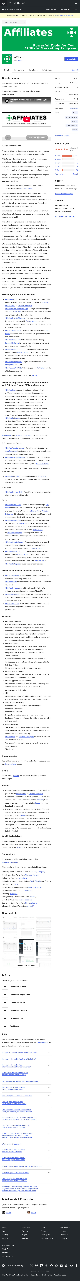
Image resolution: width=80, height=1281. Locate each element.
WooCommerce (15, 312)
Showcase (26, 1227)
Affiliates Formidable (13, 340)
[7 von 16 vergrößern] (32, 931)
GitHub (34, 376)
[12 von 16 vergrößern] (49, 932)
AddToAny (42, 476)
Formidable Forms (12, 343)
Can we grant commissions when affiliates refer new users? (14, 1103)
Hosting (5, 1235)
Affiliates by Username (13, 588)
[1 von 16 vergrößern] (15, 920)
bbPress (6, 1253)
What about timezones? (11, 1144)
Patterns (25, 1238)
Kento (33, 1213)
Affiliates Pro (10, 306)
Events (63, 1231)
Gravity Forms (37, 548)
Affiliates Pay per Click (13, 492)
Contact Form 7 (23, 352)
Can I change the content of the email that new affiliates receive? (14, 1180)
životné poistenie (25, 900)
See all (75, 174)
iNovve (32, 897)
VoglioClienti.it (35, 881)
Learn (43, 1227)
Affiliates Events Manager (15, 318)
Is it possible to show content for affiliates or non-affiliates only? (15, 1074)
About (4, 1227)
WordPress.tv (47, 1238)
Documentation (26, 189)
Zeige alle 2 (74, 108)
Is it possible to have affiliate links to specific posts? (22, 1166)
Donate (64, 1235)
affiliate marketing (71, 117)
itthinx (20, 61)
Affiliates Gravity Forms (14, 542)
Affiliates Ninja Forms (13, 330)
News (4, 1231)
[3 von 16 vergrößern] (15, 959)
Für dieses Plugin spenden (65, 216)
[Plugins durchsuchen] (24, 22)
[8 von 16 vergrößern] (32, 942)
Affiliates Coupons (12, 575)
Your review (59, 174)
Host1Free (29, 890)
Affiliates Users (11, 582)
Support (75, 70)
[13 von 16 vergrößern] (49, 945)
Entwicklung (47, 70)
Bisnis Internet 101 (35, 887)
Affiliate (19, 847)
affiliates (74, 121)
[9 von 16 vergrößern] (32, 959)
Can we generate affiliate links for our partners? (20, 1081)
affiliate (75, 113)
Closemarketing (31, 903)
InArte (16, 884)
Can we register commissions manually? (17, 1096)
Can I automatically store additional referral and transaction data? (15, 1126)
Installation (33, 70)
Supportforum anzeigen (64, 194)
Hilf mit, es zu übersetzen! (64, 15)
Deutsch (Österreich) (15, 1266)
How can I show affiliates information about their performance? (16, 1066)
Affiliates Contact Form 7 (14, 349)
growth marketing (71, 125)
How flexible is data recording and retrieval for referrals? (13, 1151)
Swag (64, 1238)
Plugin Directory (7, 9)
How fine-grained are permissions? (15, 1173)
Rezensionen (19, 70)
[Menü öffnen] (76, 3)
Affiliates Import (11, 299)
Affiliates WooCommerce (14, 448)
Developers (45, 1235)
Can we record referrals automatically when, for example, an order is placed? (17, 1111)
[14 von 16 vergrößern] (49, 961)
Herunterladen (71, 59)
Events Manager (32, 321)
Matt (5, 1249)
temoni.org (23, 878)
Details (6, 70)
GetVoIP (30, 906)
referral (74, 130)
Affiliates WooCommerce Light (16, 309)
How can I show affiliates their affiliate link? (19, 1059)
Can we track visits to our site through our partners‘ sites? (13, 1088)
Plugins (24, 1235)
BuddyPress (9, 365)
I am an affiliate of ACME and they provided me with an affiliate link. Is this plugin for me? (19, 1119)
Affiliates (45, 302)
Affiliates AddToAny (12, 476)
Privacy (5, 1238)
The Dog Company (38, 872)
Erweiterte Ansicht (62, 136)
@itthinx (16, 776)
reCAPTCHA (39, 368)
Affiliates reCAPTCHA (13, 368)
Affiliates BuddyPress (13, 362)
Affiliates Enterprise (25, 306)
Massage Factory (32, 875)
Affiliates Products (12, 603)
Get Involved (66, 1227)
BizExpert (13, 894)
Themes (25, 1231)
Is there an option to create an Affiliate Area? (19, 1052)
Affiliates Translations (10, 862)
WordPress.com (9, 1245)
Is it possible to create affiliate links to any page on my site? (13, 1159)
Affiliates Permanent (13, 594)
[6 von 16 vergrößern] (32, 920)
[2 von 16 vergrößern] (15, 939)
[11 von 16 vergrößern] (49, 920)
